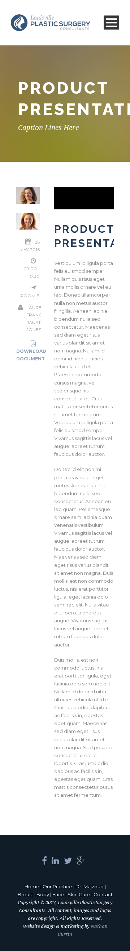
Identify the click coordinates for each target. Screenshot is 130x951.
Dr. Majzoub (89, 886)
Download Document (31, 354)
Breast (25, 894)
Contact (103, 894)
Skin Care (79, 894)
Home (32, 886)
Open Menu (111, 22)
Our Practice (57, 886)
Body (42, 894)
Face (58, 894)
